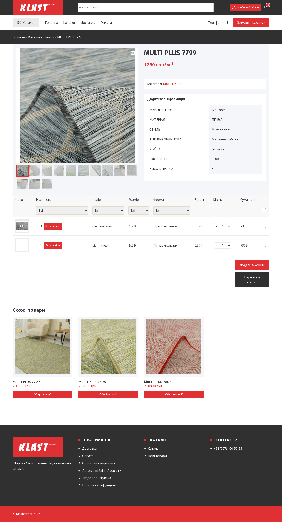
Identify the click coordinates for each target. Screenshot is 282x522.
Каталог (69, 23)
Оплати (106, 23)
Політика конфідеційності (101, 485)
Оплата (87, 456)
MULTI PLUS (172, 84)
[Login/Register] (245, 7)
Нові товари (157, 456)
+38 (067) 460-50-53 (228, 448)
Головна (51, 23)
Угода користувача (96, 478)
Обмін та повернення (98, 463)
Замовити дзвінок (251, 22)
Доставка (88, 23)
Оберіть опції (42, 394)
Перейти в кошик (252, 279)
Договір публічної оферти (101, 470)
